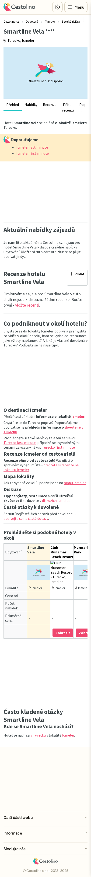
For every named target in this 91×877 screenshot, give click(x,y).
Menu (79, 7)
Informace (13, 833)
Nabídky (30, 104)
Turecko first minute (58, 447)
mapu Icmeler (75, 482)
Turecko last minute (20, 442)
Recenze (49, 104)
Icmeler (28, 40)
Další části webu (18, 817)
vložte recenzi (27, 305)
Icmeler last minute (32, 147)
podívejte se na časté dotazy (26, 518)
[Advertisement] (46, 190)
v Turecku (38, 735)
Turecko (13, 40)
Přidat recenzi (68, 107)
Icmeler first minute (32, 153)
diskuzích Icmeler (56, 500)
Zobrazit (63, 632)
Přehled (12, 104)
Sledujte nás (14, 848)
